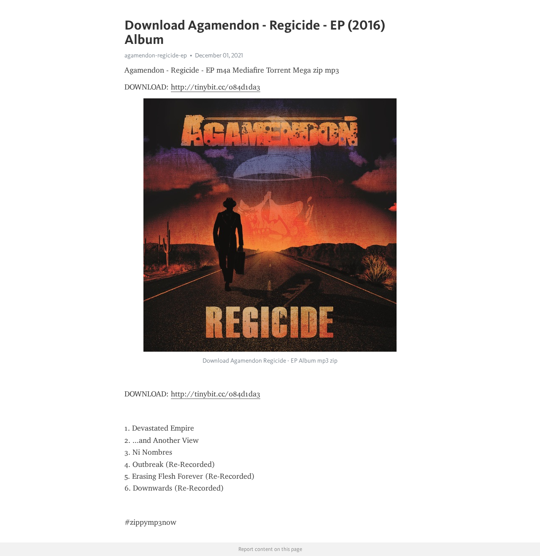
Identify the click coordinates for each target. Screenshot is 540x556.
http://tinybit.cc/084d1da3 (215, 87)
